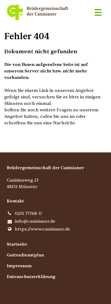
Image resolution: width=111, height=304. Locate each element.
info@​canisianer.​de (35, 221)
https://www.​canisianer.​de (42, 229)
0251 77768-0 (28, 213)
